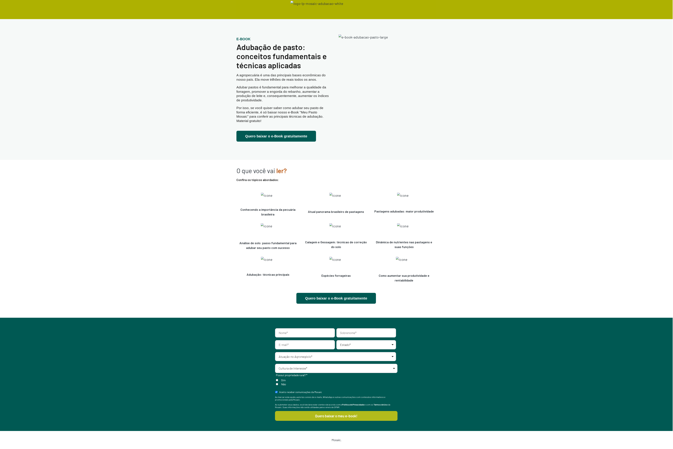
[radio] (335, 380)
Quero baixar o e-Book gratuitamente (276, 136)
